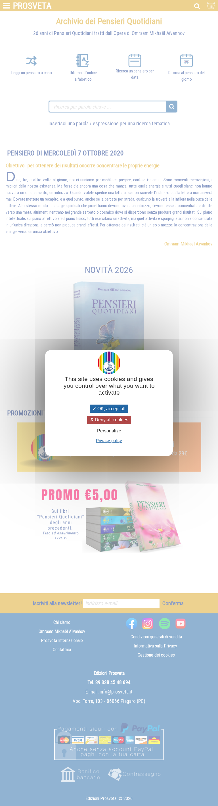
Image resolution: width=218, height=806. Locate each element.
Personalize (109, 430)
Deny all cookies (111, 419)
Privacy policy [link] (109, 440)
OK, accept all (110, 408)
